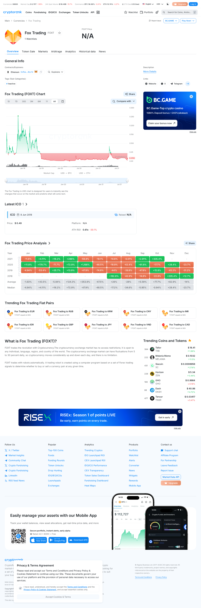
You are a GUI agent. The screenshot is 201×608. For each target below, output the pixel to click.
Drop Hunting (55, 470)
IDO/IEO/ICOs (55, 475)
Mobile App (135, 485)
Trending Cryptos (93, 450)
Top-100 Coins (55, 450)
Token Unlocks (55, 465)
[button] (38, 540)
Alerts (132, 460)
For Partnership (168, 460)
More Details (149, 71)
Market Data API (171, 477)
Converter (134, 465)
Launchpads (54, 480)
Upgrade (182, 4)
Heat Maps (90, 485)
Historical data (87, 51)
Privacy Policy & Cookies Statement (40, 589)
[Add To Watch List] (59, 32)
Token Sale (28, 51)
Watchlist (133, 455)
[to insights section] (98, 12)
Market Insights (16, 455)
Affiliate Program (169, 455)
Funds (51, 455)
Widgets (133, 475)
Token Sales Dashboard (97, 475)
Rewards (133, 480)
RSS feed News (16, 480)
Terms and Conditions (143, 577)
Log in (193, 4)
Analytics (70, 51)
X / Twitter (14, 450)
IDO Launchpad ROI (95, 455)
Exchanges (53, 485)
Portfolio (133, 450)
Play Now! (186, 20)
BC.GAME (169, 20)
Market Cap (49, 173)
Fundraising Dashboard (96, 480)
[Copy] (41, 72)
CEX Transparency (94, 470)
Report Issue (167, 470)
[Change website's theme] (167, 4)
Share (132, 94)
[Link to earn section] (157, 12)
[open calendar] (62, 101)
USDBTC (66, 173)
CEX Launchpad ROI (95, 460)
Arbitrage (56, 51)
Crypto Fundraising (18, 465)
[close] (191, 96)
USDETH (84, 173)
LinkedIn (13, 475)
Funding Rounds (56, 460)
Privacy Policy (161, 577)
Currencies (19, 20)
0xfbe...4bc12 (27, 72)
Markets (43, 51)
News (102, 51)
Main (7, 20)
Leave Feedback (169, 465)
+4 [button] (188, 83)
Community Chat (17, 460)
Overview (13, 51)
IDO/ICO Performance (96, 465)
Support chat (171, 450)
